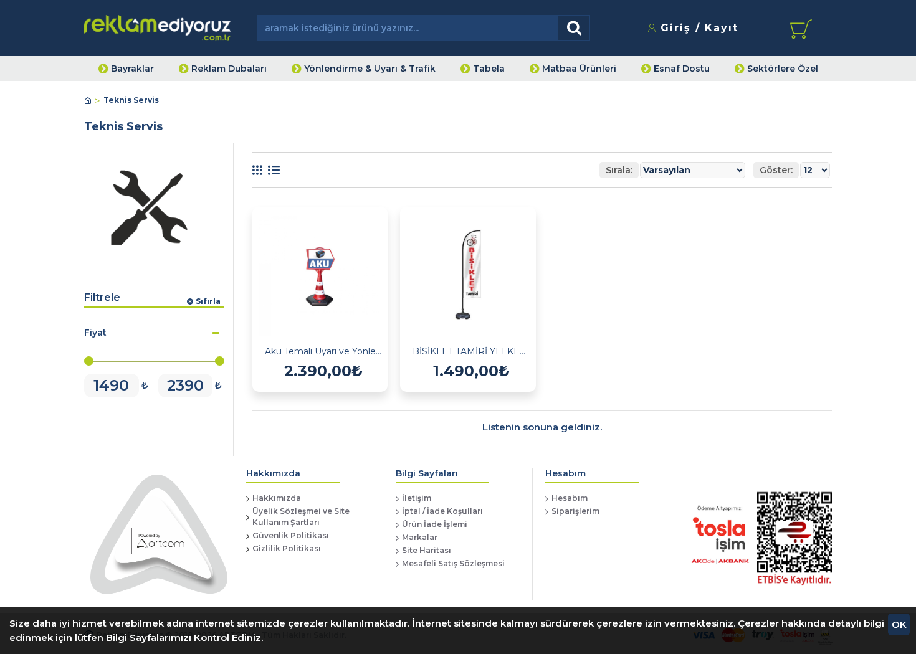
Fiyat (95, 332)
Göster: (776, 170)
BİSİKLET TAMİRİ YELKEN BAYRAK (471, 351)
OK (899, 624)
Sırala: (619, 170)
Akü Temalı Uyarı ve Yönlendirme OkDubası (323, 351)
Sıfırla (208, 301)
